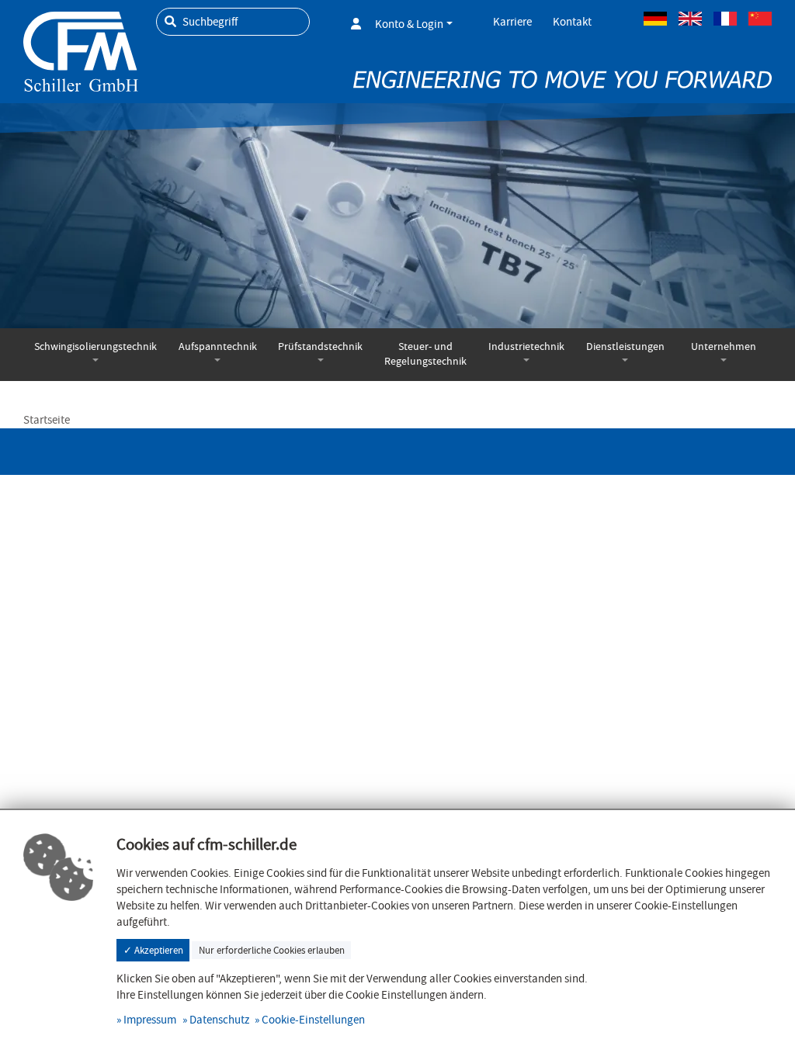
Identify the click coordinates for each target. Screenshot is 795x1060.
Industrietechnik (526, 346)
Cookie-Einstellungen (313, 1019)
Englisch (690, 19)
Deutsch (655, 19)
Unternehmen (723, 346)
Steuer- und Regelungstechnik (425, 354)
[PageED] (80, 49)
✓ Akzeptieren (153, 950)
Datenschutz (219, 1019)
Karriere (512, 21)
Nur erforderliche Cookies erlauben (272, 950)
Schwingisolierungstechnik (95, 346)
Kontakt (572, 21)
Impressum (149, 1019)
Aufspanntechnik (218, 346)
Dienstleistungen (625, 346)
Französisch (725, 19)
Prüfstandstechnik (320, 346)
